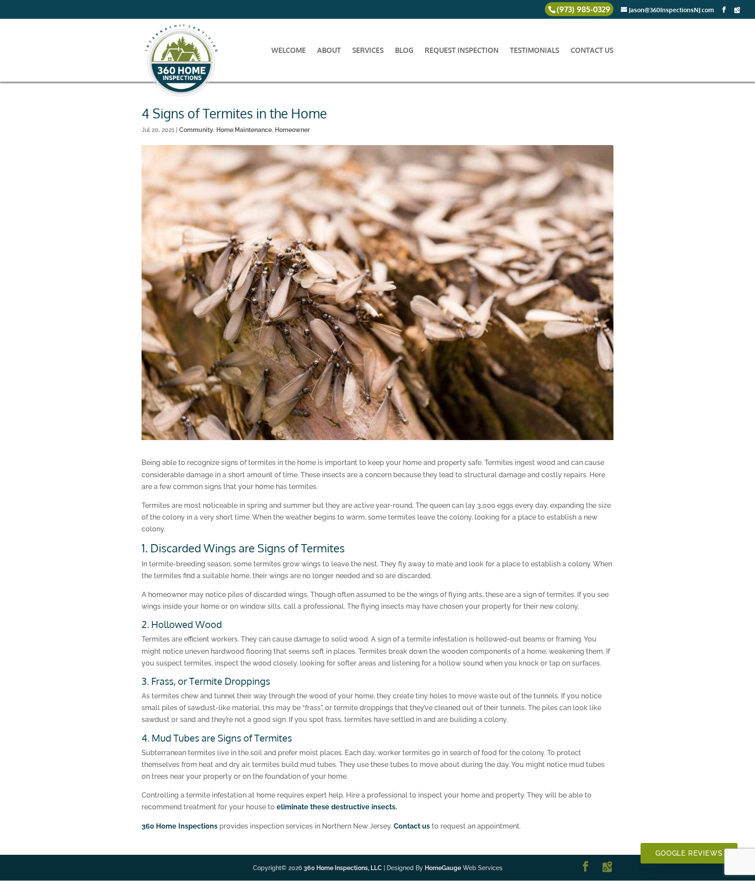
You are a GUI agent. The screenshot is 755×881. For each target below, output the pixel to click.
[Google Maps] (737, 10)
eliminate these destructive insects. (337, 807)
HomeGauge (443, 867)
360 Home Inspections (180, 826)
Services (368, 51)
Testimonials (534, 51)
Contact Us (592, 51)
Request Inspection (462, 51)
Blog (404, 51)
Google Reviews (688, 853)
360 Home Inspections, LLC (343, 867)
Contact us (412, 826)
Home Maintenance (244, 129)
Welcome (288, 51)
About (329, 51)
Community (196, 129)
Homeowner (292, 129)
